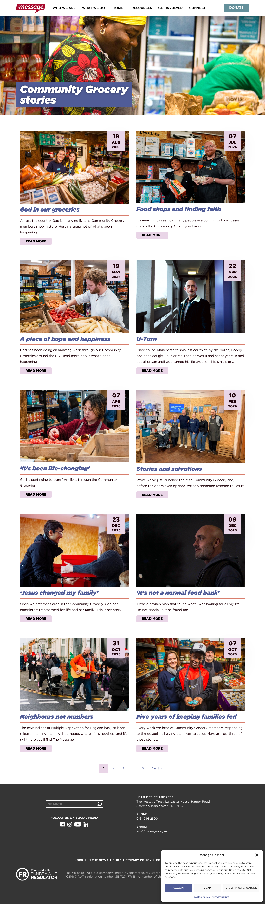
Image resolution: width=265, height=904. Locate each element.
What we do (93, 8)
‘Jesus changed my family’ (59, 592)
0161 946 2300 (147, 818)
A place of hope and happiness (65, 338)
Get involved (170, 8)
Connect (197, 8)
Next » (157, 768)
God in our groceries (50, 209)
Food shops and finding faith (178, 209)
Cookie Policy (201, 896)
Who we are (64, 8)
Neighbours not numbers (56, 716)
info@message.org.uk (152, 831)
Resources (142, 8)
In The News (97, 860)
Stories (118, 8)
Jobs (79, 860)
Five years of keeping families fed (186, 716)
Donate (236, 8)
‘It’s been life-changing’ (55, 468)
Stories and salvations (169, 468)
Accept (178, 888)
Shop (117, 860)
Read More (35, 241)
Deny (207, 888)
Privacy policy (220, 896)
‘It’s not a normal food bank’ (177, 592)
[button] (257, 855)
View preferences (241, 888)
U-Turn (146, 338)
